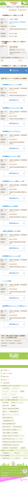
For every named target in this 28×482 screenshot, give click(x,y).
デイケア (5, 394)
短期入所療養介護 (17, 426)
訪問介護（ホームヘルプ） (17, 402)
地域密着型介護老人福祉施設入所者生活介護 (13, 441)
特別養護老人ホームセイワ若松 (11, 156)
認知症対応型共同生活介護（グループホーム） (13, 438)
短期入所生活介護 (7, 426)
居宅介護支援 (6, 402)
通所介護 (5, 411)
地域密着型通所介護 (13, 411)
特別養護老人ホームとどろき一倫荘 (12, 108)
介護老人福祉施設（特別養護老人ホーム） (12, 429)
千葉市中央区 (9, 340)
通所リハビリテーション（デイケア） (11, 414)
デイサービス (14, 391)
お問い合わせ (13, 470)
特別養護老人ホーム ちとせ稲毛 (12, 84)
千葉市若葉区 (12, 343)
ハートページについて (12, 467)
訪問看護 (22, 391)
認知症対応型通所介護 (8, 417)
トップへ (25, 471)
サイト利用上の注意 (21, 472)
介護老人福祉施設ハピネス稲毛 (11, 231)
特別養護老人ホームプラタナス (11, 131)
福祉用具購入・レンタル (17, 397)
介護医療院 (22, 447)
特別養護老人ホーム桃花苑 (10, 206)
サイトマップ (4, 470)
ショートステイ (12, 394)
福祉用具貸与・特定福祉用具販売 (10, 447)
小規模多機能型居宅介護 (8, 420)
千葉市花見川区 (17, 340)
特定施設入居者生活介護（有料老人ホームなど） (14, 435)
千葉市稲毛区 (4, 343)
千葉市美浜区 (4, 345)
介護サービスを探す (7, 373)
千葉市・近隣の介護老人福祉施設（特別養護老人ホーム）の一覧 (14, 356)
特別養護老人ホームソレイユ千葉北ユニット (14, 306)
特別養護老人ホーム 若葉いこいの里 (13, 181)
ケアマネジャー (15, 388)
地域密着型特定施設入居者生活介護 (11, 444)
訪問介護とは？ (17, 453)
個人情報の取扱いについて (7, 472)
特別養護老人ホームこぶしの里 (11, 256)
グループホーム (6, 397)
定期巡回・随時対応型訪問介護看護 (11, 408)
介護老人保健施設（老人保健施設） (11, 432)
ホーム (2, 6)
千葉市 (2, 340)
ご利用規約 (22, 470)
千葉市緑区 (19, 343)
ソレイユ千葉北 (6, 281)
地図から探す (6, 376)
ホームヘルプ (6, 391)
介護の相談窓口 (6, 382)
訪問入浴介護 (6, 405)
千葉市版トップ (10, 6)
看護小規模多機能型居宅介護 (9, 423)
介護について (6, 379)
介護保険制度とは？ (7, 453)
